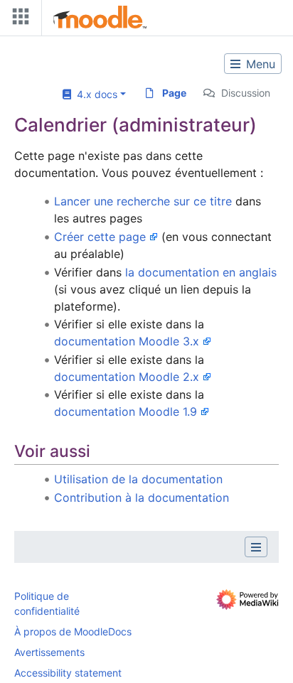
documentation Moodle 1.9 (125, 411)
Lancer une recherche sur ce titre (143, 201)
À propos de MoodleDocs (73, 631)
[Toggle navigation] (18, 19)
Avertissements (49, 652)
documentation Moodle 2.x (126, 377)
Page (174, 93)
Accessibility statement (68, 673)
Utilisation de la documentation (138, 479)
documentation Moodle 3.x (126, 341)
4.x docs (94, 94)
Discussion (245, 93)
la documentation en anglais (201, 272)
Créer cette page (100, 237)
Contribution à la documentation (141, 497)
